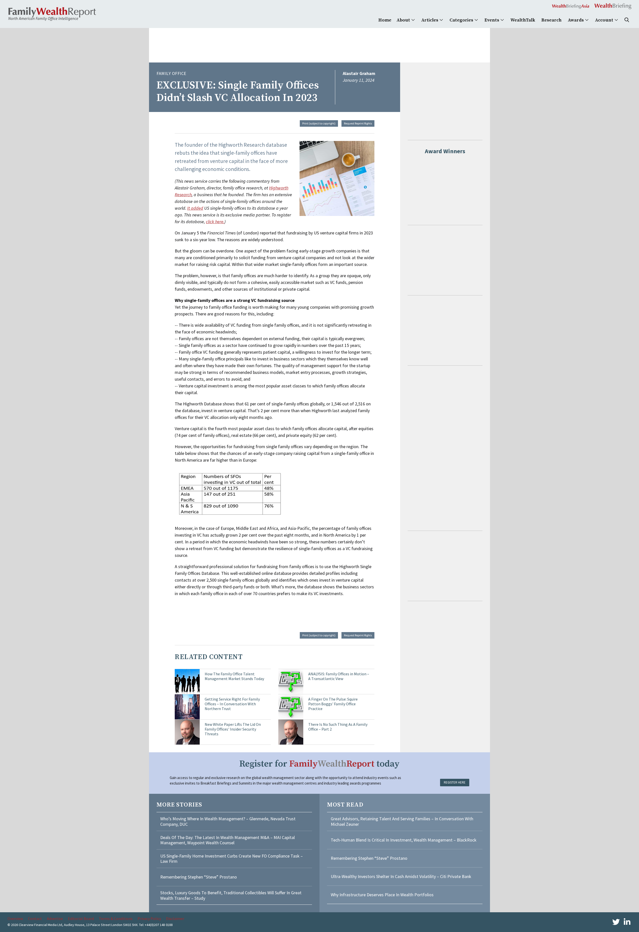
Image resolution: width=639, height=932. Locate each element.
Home (384, 20)
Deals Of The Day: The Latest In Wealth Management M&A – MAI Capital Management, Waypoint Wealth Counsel (227, 840)
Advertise (55, 918)
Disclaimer (175, 918)
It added (195, 208)
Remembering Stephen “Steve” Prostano (198, 877)
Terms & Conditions (116, 918)
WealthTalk (522, 20)
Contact (35, 918)
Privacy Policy (149, 918)
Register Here (455, 782)
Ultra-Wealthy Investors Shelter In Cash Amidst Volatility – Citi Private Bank (401, 876)
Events (492, 20)
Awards (576, 20)
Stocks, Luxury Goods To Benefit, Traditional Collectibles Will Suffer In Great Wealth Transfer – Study (231, 895)
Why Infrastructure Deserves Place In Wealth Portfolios (382, 895)
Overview (15, 918)
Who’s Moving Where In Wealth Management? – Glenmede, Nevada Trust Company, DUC (228, 821)
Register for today (319, 764)
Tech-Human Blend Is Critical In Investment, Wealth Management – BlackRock (404, 840)
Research (551, 20)
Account (604, 20)
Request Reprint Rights (358, 123)
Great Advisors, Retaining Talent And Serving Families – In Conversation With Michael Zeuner (402, 821)
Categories (462, 20)
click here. (215, 221)
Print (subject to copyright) (318, 123)
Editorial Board (81, 918)
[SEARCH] (627, 20)
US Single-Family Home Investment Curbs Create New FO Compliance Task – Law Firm (231, 858)
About (404, 20)
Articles (430, 20)
